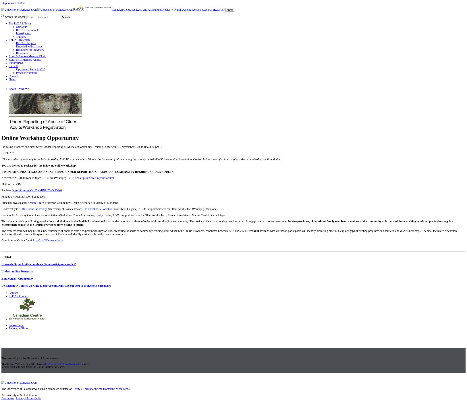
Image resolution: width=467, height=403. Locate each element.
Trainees (21, 36)
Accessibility (33, 398)
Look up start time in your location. (95, 177)
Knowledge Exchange (29, 46)
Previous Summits (26, 72)
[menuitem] (237, 30)
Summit (13, 66)
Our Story (22, 26)
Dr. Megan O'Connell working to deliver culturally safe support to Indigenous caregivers (56, 285)
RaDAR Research (19, 39)
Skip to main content (13, 3)
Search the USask (15, 16)
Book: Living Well (19, 88)
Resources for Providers (30, 49)
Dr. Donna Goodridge (34, 209)
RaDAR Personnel (27, 30)
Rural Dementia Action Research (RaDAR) (199, 9)
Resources (22, 53)
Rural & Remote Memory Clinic (27, 56)
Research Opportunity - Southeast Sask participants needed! (38, 264)
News (12, 79)
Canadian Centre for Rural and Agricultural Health (141, 9)
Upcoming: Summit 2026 (30, 69)
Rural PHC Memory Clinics (25, 59)
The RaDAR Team (20, 23)
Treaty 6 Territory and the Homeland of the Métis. (101, 388)
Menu (230, 9)
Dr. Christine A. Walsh (97, 209)
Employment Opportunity (17, 278)
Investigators (23, 33)
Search (66, 17)
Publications (16, 62)
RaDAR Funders (18, 296)
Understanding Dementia (17, 271)
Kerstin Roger (35, 202)
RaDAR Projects (26, 43)
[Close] (2, 14)
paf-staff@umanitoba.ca (49, 240)
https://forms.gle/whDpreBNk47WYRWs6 (37, 190)
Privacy (20, 398)
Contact (13, 76)
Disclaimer (7, 398)
